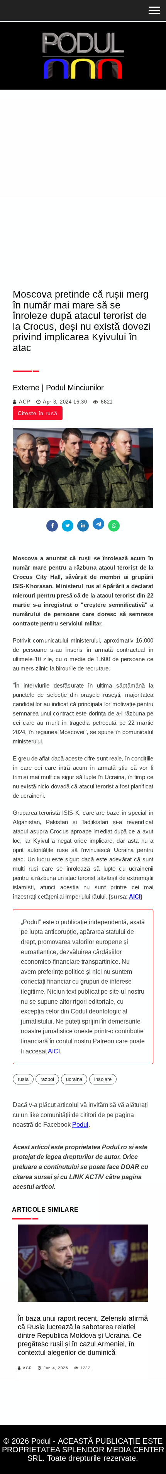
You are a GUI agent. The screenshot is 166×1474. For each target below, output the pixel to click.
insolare (103, 1079)
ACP (24, 402)
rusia (23, 1079)
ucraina (74, 1079)
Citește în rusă (38, 413)
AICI (54, 1051)
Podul (80, 1124)
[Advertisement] (83, 177)
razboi (47, 1079)
